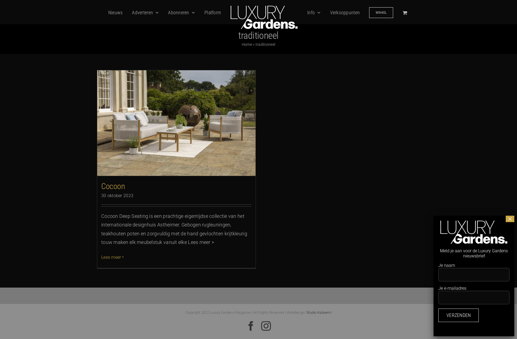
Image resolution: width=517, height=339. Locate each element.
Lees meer (111, 257)
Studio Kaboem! (319, 312)
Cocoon (113, 186)
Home (247, 44)
